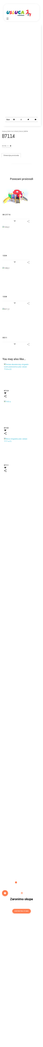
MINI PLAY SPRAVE (13, 131)
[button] (6, 146)
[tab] (11, 155)
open (34, 46)
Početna (4, 131)
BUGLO (21, 131)
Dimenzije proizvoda (11, 155)
